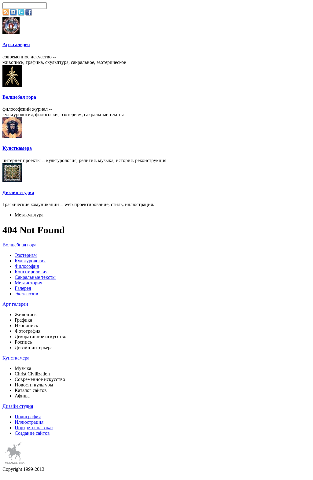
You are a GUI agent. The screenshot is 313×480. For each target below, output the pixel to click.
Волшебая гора (19, 97)
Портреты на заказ (34, 427)
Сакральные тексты (35, 277)
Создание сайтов (32, 433)
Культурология (30, 260)
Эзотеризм (26, 255)
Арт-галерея (16, 44)
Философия (27, 266)
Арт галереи (15, 304)
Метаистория (28, 282)
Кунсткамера (17, 148)
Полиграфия (28, 416)
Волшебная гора (19, 244)
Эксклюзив (26, 293)
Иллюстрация (29, 422)
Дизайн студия (18, 192)
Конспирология (31, 271)
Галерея (23, 288)
